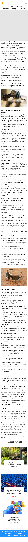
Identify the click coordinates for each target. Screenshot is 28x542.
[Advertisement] (14, 26)
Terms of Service (18, 533)
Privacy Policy (8, 533)
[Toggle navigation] (25, 3)
